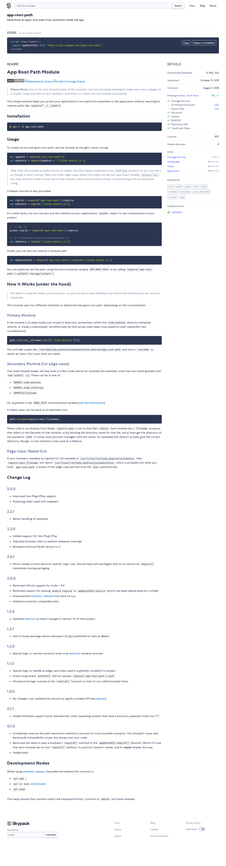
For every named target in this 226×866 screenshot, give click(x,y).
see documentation (91, 403)
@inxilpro (177, 212)
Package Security (176, 157)
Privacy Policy (193, 823)
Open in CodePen (204, 42)
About (213, 5)
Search (178, 5)
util (195, 186)
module (172, 191)
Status (117, 829)
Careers (154, 829)
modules (185, 191)
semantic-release (42, 596)
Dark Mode (191, 829)
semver (100, 698)
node (203, 186)
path (179, 186)
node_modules (201, 191)
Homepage (173, 161)
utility (188, 186)
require (172, 197)
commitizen (37, 784)
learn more (193, 95)
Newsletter (13, 830)
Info (217, 104)
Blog (202, 5)
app (182, 197)
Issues (170, 166)
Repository (173, 170)
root (170, 186)
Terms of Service (159, 836)
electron (30, 619)
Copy (186, 42)
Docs (192, 5)
